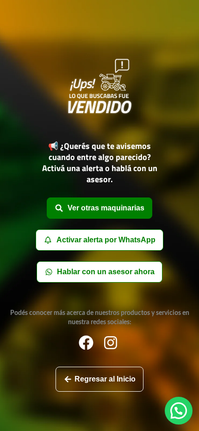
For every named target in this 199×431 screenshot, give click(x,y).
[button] (179, 411)
